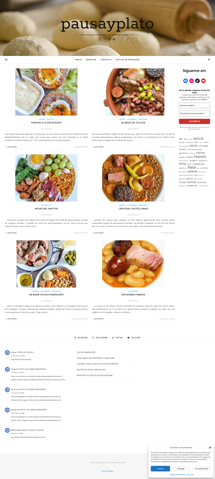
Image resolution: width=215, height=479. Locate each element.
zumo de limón (203, 186)
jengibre (193, 160)
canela (206, 142)
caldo (200, 142)
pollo (196, 175)
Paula (13, 369)
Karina (13, 409)
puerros (182, 179)
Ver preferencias (201, 469)
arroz (190, 139)
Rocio (13, 389)
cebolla (193, 145)
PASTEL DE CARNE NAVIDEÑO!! (32, 369)
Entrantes (46, 205)
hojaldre (182, 157)
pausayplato (107, 24)
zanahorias (192, 185)
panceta (204, 168)
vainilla (191, 182)
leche (182, 163)
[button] (210, 447)
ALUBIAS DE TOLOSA (133, 123)
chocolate (203, 145)
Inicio (79, 59)
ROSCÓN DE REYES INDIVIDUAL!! (91, 369)
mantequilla (198, 164)
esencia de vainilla (195, 149)
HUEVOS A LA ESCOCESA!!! (46, 123)
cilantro (182, 149)
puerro (201, 175)
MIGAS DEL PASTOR (46, 209)
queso (189, 178)
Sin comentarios (46, 129)
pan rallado (182, 172)
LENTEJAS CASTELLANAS (133, 209)
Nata (192, 167)
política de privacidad (203, 127)
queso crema (198, 179)
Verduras (143, 119)
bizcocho (189, 142)
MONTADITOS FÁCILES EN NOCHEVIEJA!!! (94, 375)
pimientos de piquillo (186, 175)
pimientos (202, 172)
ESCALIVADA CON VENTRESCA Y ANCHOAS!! (95, 358)
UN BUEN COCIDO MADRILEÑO (46, 294)
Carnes (42, 119)
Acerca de (189, 474)
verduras (201, 182)
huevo (189, 156)
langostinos (203, 160)
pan (198, 168)
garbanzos (183, 153)
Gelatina (192, 153)
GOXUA (40, 430)
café (196, 142)
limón (189, 164)
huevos (200, 156)
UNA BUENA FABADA (133, 294)
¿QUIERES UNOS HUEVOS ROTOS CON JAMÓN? (97, 363)
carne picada (183, 146)
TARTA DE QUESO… (26, 352)
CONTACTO (106, 59)
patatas (193, 171)
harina (200, 152)
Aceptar (160, 469)
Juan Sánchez (12, 147)
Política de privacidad (177, 474)
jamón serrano (184, 160)
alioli (185, 139)
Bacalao (182, 142)
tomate (182, 182)
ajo (180, 138)
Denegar (181, 469)
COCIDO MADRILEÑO (86, 352)
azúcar (198, 138)
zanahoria (182, 186)
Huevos (50, 119)
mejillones (183, 168)
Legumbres (132, 119)
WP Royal (121, 462)
